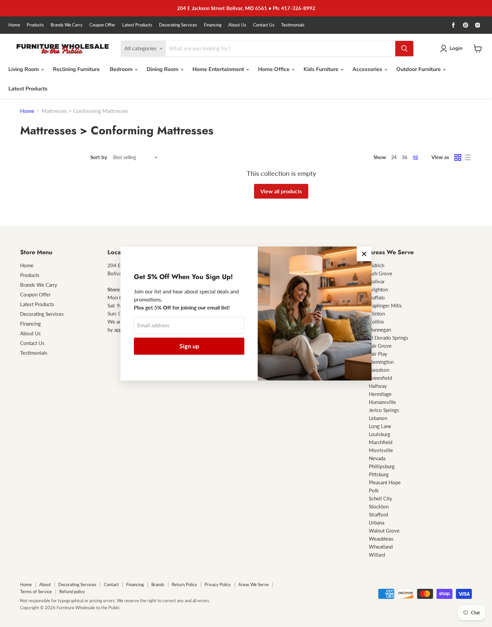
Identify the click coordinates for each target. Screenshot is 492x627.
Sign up (189, 346)
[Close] (364, 254)
